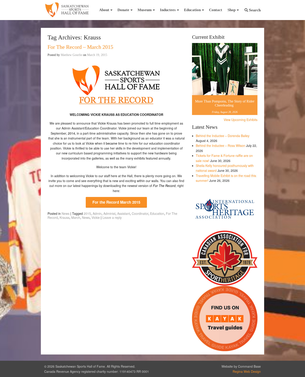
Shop (232, 10)
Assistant (123, 213)
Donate (123, 10)
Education (192, 10)
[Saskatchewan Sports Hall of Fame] (67, 10)
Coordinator (140, 213)
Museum (145, 10)
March (75, 217)
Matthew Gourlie (71, 55)
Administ (109, 213)
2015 (87, 213)
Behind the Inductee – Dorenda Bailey (222, 135)
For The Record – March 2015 (80, 47)
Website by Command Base (241, 366)
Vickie (96, 217)
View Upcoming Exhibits (240, 119)
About (104, 10)
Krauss (64, 217)
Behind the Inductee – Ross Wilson (220, 145)
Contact (215, 10)
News (65, 213)
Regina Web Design (247, 371)
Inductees (168, 10)
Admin (97, 213)
